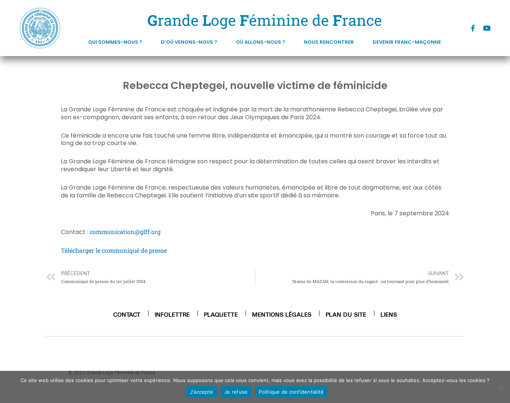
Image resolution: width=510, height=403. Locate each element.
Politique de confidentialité (291, 392)
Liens (388, 314)
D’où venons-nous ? (189, 42)
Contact (126, 314)
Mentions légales (281, 314)
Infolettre (172, 314)
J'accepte (201, 392)
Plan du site (346, 314)
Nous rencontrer (329, 42)
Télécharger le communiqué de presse (114, 250)
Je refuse (236, 392)
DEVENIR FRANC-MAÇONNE (407, 42)
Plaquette (221, 314)
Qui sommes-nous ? (115, 42)
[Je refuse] (500, 387)
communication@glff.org (125, 232)
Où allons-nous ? (260, 42)
